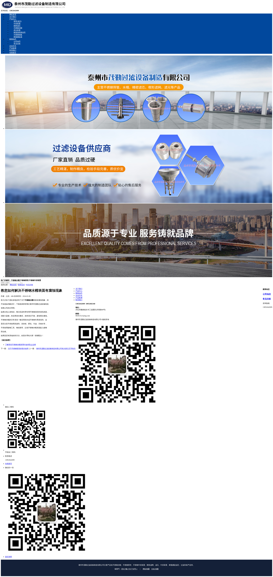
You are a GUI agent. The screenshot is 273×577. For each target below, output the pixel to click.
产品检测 (79, 298)
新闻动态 (21, 285)
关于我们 (79, 289)
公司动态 (267, 294)
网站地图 (146, 569)
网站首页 (13, 285)
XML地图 (155, 569)
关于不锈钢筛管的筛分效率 (18, 348)
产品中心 (79, 291)
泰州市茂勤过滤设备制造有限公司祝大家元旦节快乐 (56, 348)
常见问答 (29, 285)
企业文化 (79, 295)
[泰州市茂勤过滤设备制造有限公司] (33, 8)
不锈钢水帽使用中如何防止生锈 (20, 345)
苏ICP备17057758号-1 (129, 569)
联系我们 (79, 300)
